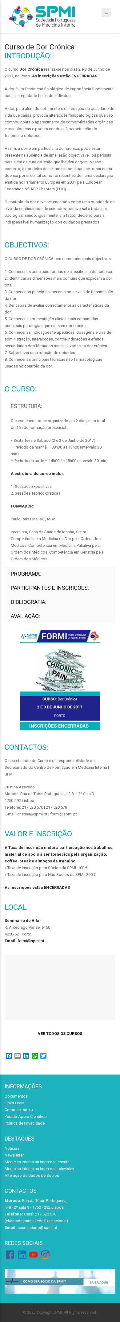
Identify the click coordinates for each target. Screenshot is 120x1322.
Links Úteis (14, 1103)
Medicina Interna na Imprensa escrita (37, 1162)
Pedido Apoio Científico (26, 1116)
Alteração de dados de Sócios (32, 1175)
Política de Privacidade (25, 1123)
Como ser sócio (19, 1109)
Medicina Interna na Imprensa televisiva (39, 1168)
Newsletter (14, 1155)
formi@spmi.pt (31, 941)
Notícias (12, 1148)
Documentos (16, 1096)
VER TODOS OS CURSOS (60, 1033)
